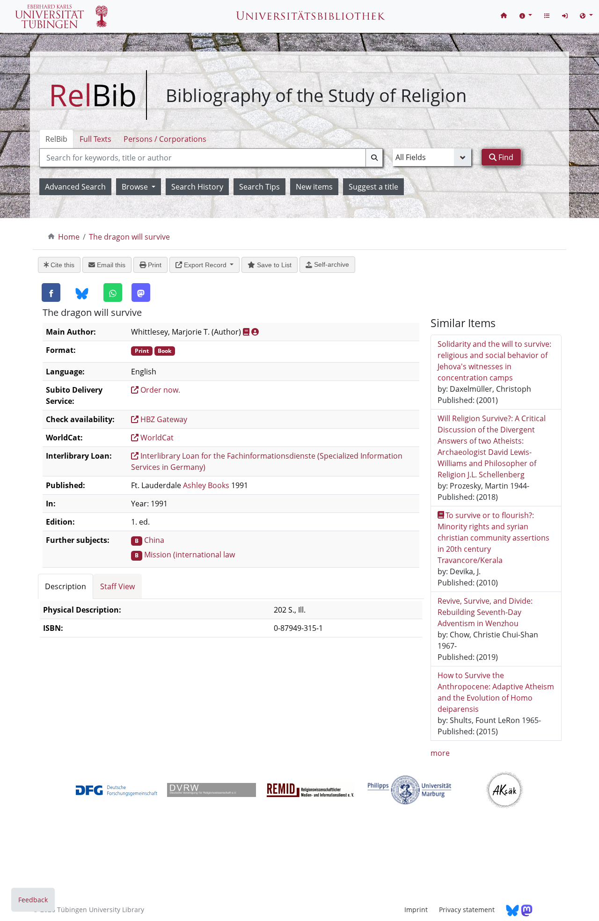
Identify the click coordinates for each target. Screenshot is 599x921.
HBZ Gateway (163, 419)
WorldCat (156, 437)
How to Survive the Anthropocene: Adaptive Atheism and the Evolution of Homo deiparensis (496, 692)
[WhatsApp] (112, 292)
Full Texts (95, 139)
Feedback (33, 899)
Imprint (416, 909)
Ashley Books (206, 485)
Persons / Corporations (165, 139)
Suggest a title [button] (373, 187)
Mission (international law (189, 554)
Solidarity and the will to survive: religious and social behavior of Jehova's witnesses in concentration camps (494, 361)
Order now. (159, 390)
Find (505, 157)
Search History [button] (197, 187)
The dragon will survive (129, 237)
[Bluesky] (82, 293)
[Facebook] (51, 292)
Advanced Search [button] (75, 187)
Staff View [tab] (117, 586)
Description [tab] (65, 586)
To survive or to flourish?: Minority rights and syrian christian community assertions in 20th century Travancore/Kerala (493, 537)
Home (69, 237)
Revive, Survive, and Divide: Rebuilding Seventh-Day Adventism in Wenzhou (485, 612)
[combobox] (211, 157)
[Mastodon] (140, 292)
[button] (526, 15)
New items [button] (314, 187)
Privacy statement (467, 909)
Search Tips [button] (259, 187)
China (154, 540)
